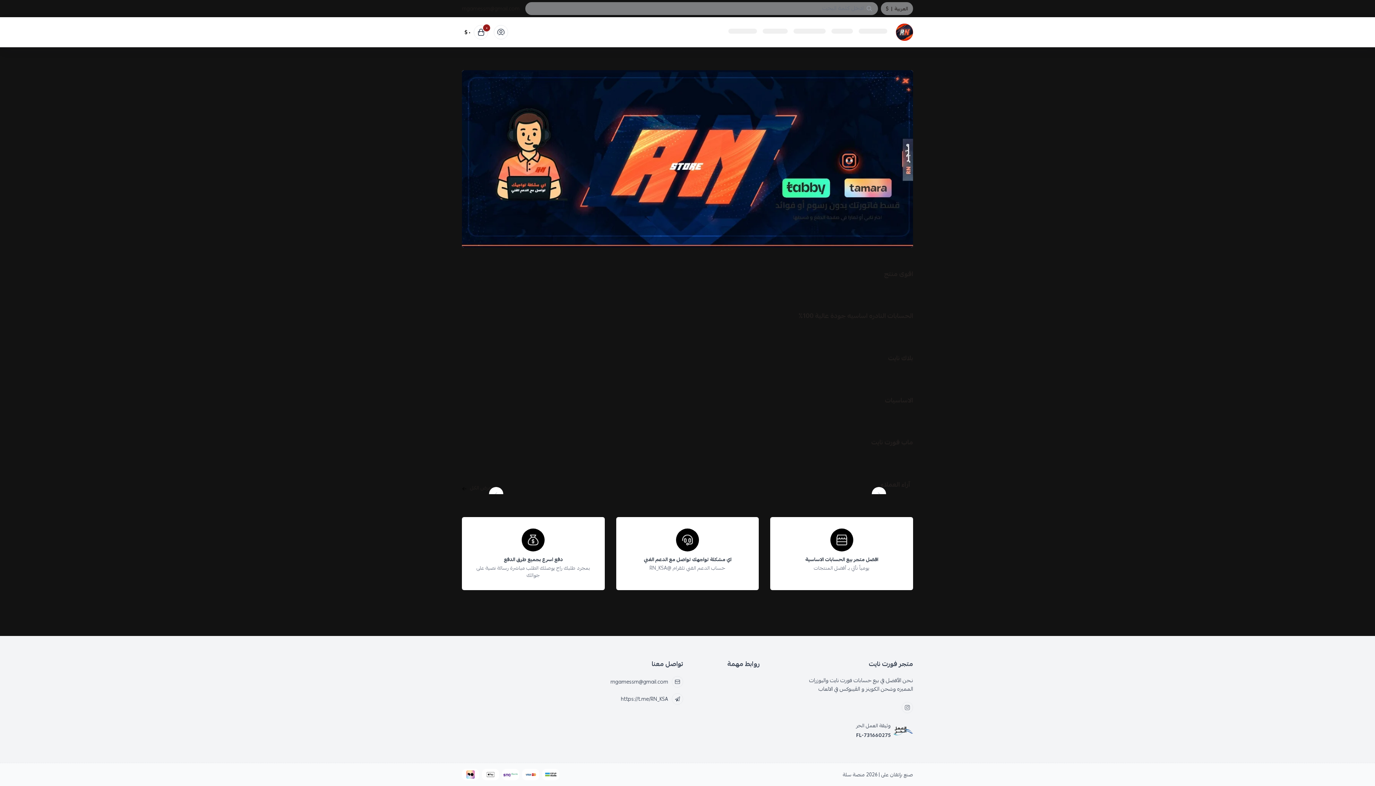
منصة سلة (854, 774)
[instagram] (907, 707)
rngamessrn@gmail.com (491, 8)
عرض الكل (481, 487)
